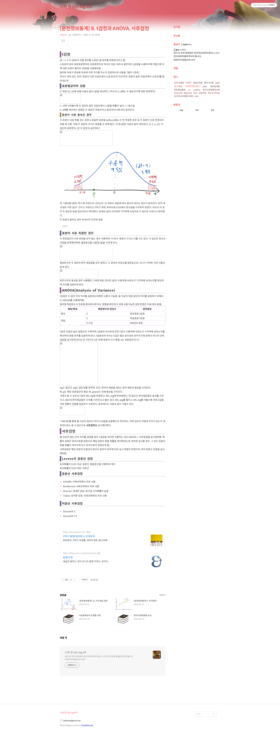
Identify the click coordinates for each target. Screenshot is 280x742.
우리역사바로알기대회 (183, 96)
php (205, 86)
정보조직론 (198, 82)
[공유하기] (71, 580)
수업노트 (63, 34)
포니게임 (178, 86)
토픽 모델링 (179, 82)
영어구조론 (209, 82)
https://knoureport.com (74, 532)
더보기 (65, 226)
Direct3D (178, 92)
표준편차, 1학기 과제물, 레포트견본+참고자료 (85, 540)
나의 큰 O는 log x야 (76, 6)
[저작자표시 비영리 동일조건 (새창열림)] (94, 580)
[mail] (61, 721)
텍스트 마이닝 (214, 92)
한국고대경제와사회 (211, 89)
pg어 (217, 82)
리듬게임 (202, 92)
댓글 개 (63, 638)
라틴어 (188, 82)
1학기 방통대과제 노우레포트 (79, 536)
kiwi (196, 96)
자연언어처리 (193, 86)
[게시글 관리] (74, 580)
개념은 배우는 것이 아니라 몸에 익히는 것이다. (85, 561)
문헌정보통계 (180, 89)
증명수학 (68, 557)
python (197, 89)
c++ (189, 89)
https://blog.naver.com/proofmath (79, 553)
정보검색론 (215, 86)
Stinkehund (87, 725)
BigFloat (188, 92)
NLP (195, 92)
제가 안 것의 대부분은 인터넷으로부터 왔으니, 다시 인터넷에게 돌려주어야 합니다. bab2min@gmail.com (99, 658)
